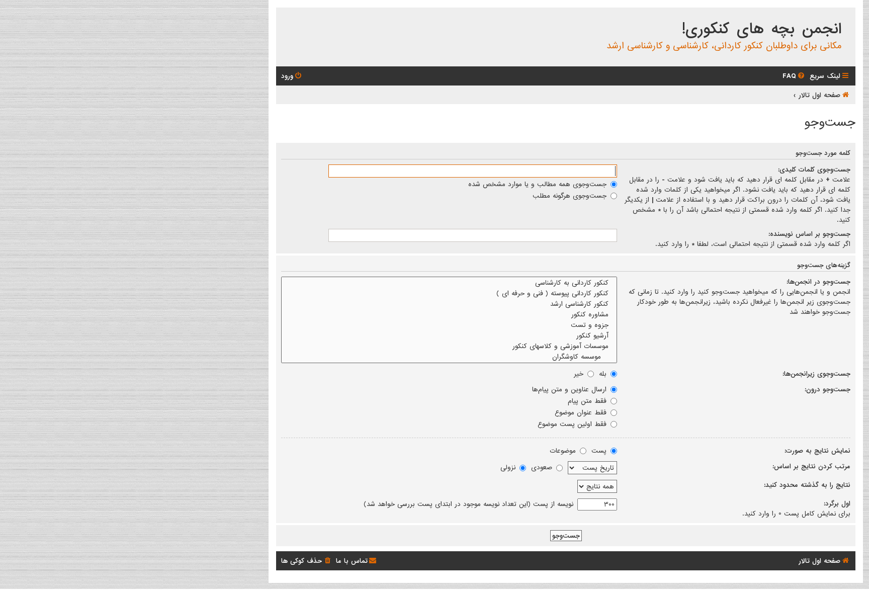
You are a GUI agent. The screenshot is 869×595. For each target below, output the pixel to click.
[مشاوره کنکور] (449, 314)
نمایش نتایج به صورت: (817, 451)
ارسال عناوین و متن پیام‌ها (570, 389)
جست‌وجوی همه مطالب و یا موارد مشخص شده (538, 184)
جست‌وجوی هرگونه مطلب (571, 196)
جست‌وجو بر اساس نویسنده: (809, 234)
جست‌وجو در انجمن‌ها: (818, 282)
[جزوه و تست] (449, 325)
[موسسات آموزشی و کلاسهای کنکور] (449, 346)
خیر (580, 374)
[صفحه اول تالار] (847, 17)
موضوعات (564, 451)
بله (604, 374)
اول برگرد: (837, 503)
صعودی (543, 467)
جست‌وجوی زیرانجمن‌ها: (816, 374)
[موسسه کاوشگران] (449, 357)
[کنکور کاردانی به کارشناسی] (449, 283)
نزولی (509, 467)
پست (600, 451)
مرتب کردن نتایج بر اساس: (811, 466)
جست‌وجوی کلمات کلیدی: (814, 169)
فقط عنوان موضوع (582, 412)
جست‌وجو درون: (827, 389)
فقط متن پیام (588, 401)
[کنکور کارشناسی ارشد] (449, 304)
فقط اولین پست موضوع (573, 424)
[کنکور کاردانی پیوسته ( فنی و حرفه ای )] (449, 293)
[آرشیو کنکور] (449, 335)
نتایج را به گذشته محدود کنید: (807, 485)
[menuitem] (794, 76)
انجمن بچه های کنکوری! (761, 29)
